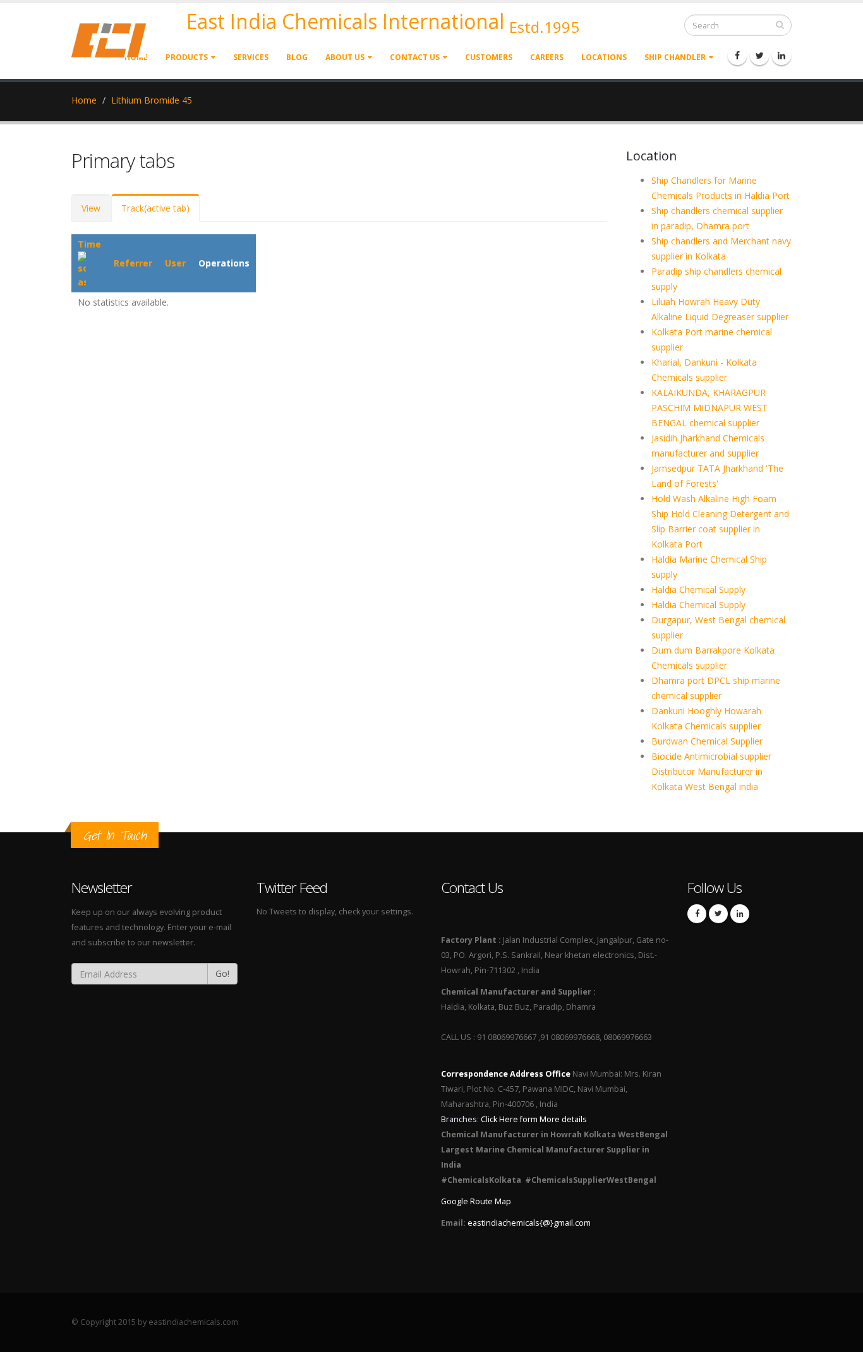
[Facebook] (737, 55)
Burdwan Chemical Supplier (707, 741)
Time (89, 244)
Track (155, 208)
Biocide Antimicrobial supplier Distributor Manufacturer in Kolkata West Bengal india (711, 771)
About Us (345, 57)
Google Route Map (476, 1201)
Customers (488, 57)
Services (251, 57)
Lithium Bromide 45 (151, 100)
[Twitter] (759, 55)
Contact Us (415, 57)
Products (187, 57)
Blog (297, 57)
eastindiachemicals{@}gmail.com (529, 1222)
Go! (222, 973)
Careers (547, 57)
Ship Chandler (675, 57)
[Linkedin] (781, 55)
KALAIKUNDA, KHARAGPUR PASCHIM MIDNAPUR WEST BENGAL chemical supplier (709, 407)
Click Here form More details (534, 1119)
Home (84, 100)
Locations (604, 57)
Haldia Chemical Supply (698, 589)
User (175, 263)
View (90, 208)
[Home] (116, 39)
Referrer (133, 263)
